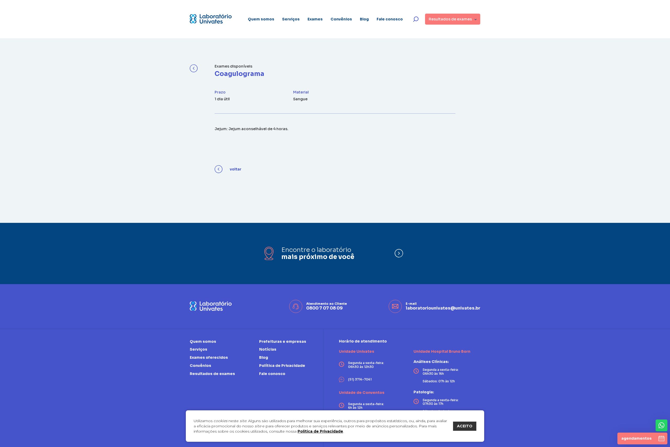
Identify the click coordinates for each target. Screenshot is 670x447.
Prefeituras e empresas (282, 341)
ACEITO (464, 426)
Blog (364, 19)
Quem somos (261, 19)
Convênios (341, 19)
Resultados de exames (212, 373)
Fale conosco (390, 19)
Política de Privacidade (320, 431)
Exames (315, 19)
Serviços (291, 19)
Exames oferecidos (209, 357)
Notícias (267, 349)
